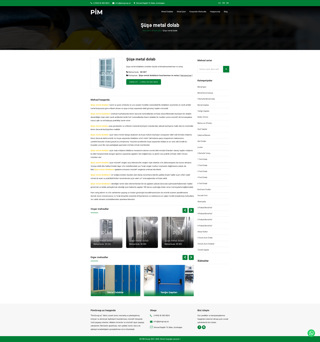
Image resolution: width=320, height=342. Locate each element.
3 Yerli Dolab (202, 171)
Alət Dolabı (202, 141)
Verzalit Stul (202, 195)
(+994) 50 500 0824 (101, 3)
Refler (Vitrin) (203, 117)
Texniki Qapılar (203, 250)
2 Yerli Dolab (202, 165)
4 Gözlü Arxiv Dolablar (206, 244)
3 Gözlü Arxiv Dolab (205, 238)
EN (223, 3)
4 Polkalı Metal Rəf (205, 214)
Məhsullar (157, 30)
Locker (200, 147)
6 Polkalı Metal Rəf (205, 226)
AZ (219, 3)
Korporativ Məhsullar (198, 11)
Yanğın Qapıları (203, 111)
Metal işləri (202, 87)
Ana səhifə (147, 30)
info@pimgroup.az (123, 3)
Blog (226, 11)
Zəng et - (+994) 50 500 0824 (143, 82)
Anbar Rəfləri (203, 232)
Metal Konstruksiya (205, 93)
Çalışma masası (204, 135)
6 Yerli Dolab (202, 183)
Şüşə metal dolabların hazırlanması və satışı (159, 75)
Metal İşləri (181, 11)
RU (227, 3)
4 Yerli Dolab (202, 177)
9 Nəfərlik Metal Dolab (206, 99)
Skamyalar (202, 202)
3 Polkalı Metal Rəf (205, 208)
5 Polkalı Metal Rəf (205, 220)
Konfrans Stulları (204, 189)
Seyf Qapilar (202, 129)
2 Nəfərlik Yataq (204, 153)
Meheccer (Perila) (205, 123)
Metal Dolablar (167, 11)
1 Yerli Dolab (202, 159)
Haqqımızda (215, 11)
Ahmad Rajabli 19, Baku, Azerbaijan (150, 3)
